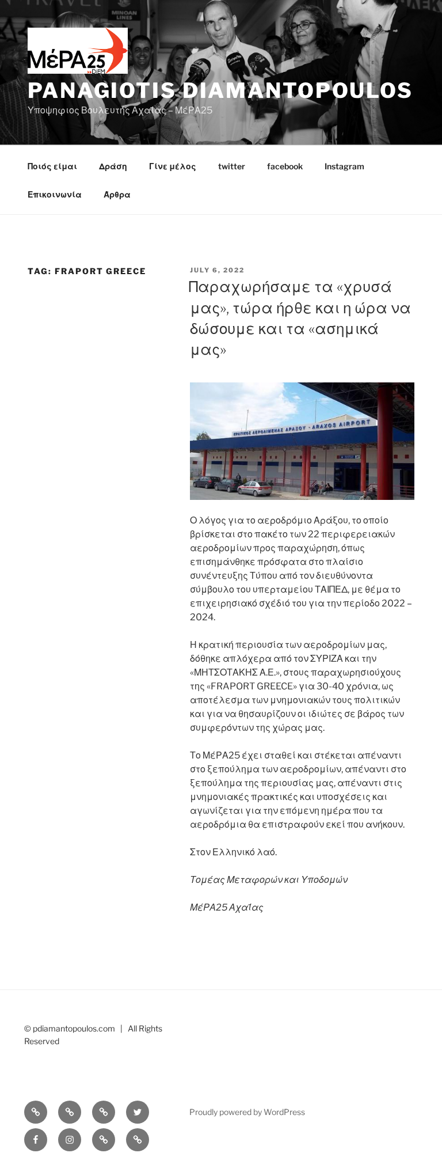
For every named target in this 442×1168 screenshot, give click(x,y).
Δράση (113, 166)
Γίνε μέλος (172, 166)
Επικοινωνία (55, 194)
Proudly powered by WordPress (247, 1112)
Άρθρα (117, 194)
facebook (285, 166)
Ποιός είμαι (52, 166)
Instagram (344, 166)
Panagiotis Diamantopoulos (220, 90)
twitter (231, 166)
